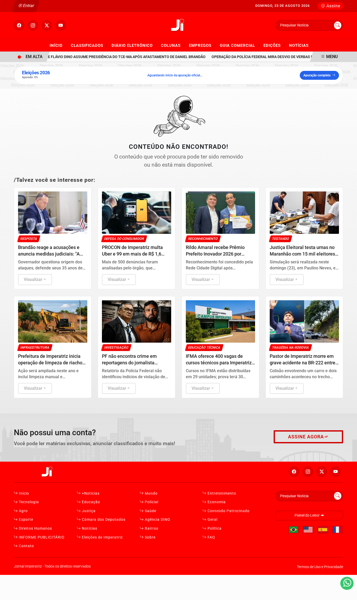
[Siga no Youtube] (60, 25)
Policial (151, 502)
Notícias (299, 45)
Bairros (151, 528)
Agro (23, 511)
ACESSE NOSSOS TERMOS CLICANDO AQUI (103, 594)
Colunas (173, 45)
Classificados (89, 45)
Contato (26, 546)
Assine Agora (306, 436)
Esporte (25, 519)
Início (58, 45)
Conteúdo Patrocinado (228, 511)
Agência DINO (157, 519)
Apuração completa (316, 75)
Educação (90, 502)
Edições (274, 45)
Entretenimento (221, 493)
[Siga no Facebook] (19, 25)
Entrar (28, 5)
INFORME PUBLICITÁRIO (41, 537)
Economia (216, 502)
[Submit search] (337, 25)
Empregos (202, 45)
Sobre (150, 537)
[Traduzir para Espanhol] (323, 529)
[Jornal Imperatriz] (178, 24)
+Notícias (90, 493)
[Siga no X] (47, 25)
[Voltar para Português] (293, 529)
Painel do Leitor (307, 515)
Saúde (150, 511)
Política (214, 528)
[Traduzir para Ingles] (308, 529)
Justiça (88, 511)
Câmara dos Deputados (103, 519)
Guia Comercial (240, 45)
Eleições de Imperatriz (102, 537)
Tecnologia (28, 502)
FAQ (210, 537)
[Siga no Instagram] (33, 25)
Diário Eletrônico (134, 45)
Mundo (151, 493)
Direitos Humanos (35, 528)
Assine (332, 5)
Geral (211, 519)
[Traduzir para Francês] (337, 529)
